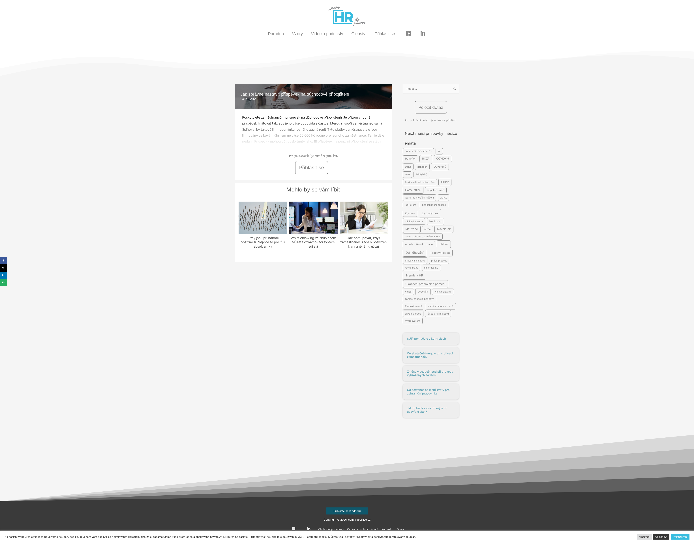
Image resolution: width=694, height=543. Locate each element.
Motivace (411, 229)
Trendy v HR (414, 275)
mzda (427, 229)
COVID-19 (442, 158)
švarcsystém (412, 320)
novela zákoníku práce (419, 244)
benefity (410, 158)
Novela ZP (444, 229)
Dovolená (440, 166)
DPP (407, 174)
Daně (408, 166)
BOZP (426, 158)
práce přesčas (439, 260)
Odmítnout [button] (661, 536)
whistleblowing (442, 291)
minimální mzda (414, 221)
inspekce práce (435, 190)
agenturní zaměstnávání (418, 151)
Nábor (444, 244)
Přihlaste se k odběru (347, 511)
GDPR (445, 182)
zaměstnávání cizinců (440, 306)
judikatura (410, 204)
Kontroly (410, 213)
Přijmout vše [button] (680, 536)
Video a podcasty (327, 34)
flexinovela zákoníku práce (420, 182)
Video (408, 291)
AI (439, 151)
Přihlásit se (385, 34)
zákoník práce (413, 313)
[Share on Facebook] (3, 260)
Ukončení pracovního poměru (425, 284)
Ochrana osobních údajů (362, 529)
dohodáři (422, 166)
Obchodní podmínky (331, 529)
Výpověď (423, 291)
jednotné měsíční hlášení (419, 197)
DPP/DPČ (421, 174)
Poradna (276, 34)
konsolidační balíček (434, 204)
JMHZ (443, 197)
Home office (413, 190)
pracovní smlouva (415, 260)
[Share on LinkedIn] (3, 275)
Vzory (297, 34)
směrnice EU (431, 267)
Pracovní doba (440, 252)
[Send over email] (3, 282)
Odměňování (414, 252)
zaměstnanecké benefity (419, 298)
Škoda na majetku (438, 313)
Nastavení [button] (644, 536)
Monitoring (435, 221)
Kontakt (386, 529)
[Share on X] (3, 268)
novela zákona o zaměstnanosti (422, 236)
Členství (359, 34)
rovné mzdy (411, 267)
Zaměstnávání (413, 306)
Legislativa (430, 213)
